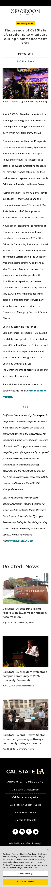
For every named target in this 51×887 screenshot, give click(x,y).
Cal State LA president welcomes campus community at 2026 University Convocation (25, 676)
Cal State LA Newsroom (25, 789)
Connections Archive (25, 812)
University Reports (25, 820)
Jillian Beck (27, 61)
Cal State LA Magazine (25, 797)
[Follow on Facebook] (15, 832)
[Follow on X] (29, 832)
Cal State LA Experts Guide (25, 804)
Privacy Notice (30, 867)
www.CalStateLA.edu (20, 540)
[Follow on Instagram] (22, 832)
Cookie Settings (25, 873)
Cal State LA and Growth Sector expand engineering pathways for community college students (25, 739)
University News (25, 23)
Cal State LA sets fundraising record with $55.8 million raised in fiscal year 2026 (25, 613)
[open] (4, 3)
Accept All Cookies (25, 881)
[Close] (47, 850)
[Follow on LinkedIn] (36, 832)
